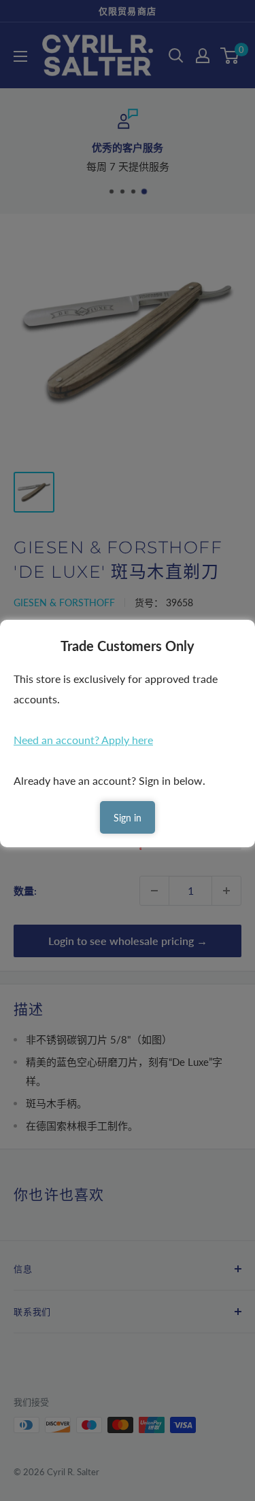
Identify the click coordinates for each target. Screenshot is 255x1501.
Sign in (127, 817)
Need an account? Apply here (83, 739)
